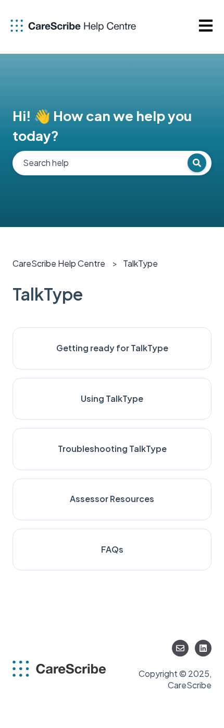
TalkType (140, 263)
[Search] (197, 162)
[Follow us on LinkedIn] (203, 648)
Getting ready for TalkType (112, 347)
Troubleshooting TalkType (112, 448)
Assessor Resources (112, 498)
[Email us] (180, 648)
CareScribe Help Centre (59, 263)
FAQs (112, 549)
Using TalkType (112, 398)
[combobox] (112, 163)
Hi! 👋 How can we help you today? (102, 125)
